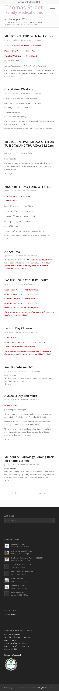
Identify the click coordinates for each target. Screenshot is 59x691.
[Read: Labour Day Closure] (6, 545)
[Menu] (51, 9)
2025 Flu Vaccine (17, 579)
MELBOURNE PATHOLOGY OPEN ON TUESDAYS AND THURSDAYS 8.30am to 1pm (29, 145)
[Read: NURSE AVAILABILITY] (6, 593)
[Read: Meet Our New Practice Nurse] (6, 573)
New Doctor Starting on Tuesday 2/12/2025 (27, 558)
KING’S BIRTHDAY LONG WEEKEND (27, 187)
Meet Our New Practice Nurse (22, 572)
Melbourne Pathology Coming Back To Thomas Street (29, 459)
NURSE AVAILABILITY (18, 592)
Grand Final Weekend (19, 89)
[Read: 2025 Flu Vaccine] (6, 580)
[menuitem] (51, 9)
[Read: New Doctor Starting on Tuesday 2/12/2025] (6, 559)
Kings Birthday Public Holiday (22, 565)
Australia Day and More (20, 396)
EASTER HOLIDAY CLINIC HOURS (26, 280)
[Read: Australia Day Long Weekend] (6, 552)
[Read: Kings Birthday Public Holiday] (6, 566)
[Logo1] (24, 9)
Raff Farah (37, 40)
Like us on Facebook (12, 655)
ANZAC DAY (12, 252)
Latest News (25, 40)
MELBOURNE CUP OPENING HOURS (28, 36)
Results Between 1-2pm (20, 367)
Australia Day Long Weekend (21, 551)
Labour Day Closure (18, 328)
